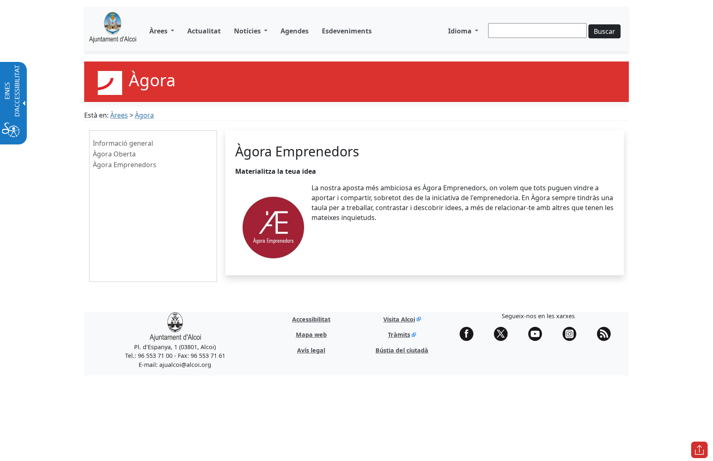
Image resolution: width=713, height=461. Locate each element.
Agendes (295, 30)
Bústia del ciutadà (401, 350)
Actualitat (204, 30)
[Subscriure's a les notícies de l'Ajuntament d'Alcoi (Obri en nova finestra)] (606, 334)
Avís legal (311, 350)
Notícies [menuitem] (248, 30)
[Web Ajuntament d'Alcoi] (112, 31)
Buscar (604, 31)
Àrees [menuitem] (159, 30)
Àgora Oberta (114, 153)
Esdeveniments (347, 30)
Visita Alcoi (399, 319)
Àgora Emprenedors (124, 164)
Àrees (119, 115)
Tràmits (399, 334)
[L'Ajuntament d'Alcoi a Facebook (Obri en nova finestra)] (469, 334)
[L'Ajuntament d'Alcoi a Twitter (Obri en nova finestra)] (504, 334)
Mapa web (311, 334)
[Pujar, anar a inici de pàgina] (699, 450)
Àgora (144, 115)
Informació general (123, 143)
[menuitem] (204, 31)
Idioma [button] (460, 30)
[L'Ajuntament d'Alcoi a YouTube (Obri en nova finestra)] (538, 334)
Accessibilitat (311, 319)
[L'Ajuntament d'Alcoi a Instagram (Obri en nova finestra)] (572, 334)
